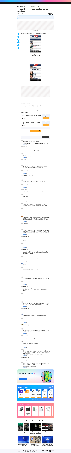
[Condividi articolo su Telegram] (18, 42)
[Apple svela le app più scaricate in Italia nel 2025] (23, 439)
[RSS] (53, 451)
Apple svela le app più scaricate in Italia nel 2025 (23, 445)
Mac (24, 237)
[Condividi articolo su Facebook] (18, 34)
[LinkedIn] (51, 451)
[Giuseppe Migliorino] (18, 14)
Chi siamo (43, 450)
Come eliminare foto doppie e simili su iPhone (23, 432)
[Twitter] (45, 451)
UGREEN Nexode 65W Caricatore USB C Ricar (39, 394)
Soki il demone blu (26, 350)
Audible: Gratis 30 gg (27, 394)
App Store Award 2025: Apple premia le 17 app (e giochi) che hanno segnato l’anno (47, 445)
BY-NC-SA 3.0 (29, 451)
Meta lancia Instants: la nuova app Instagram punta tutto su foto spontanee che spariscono (35, 432)
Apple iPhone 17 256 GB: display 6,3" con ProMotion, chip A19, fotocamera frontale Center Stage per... (33, 123)
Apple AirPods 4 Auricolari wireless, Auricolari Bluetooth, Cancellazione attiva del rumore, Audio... (33, 116)
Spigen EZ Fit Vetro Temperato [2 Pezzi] (51, 394)
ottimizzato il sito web (27, 33)
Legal (47, 450)
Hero (24, 330)
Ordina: (44, 134)
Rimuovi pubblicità (35, 30)
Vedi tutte (49, 387)
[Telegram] (50, 451)
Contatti (45, 450)
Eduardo (25, 190)
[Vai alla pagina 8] (37, 399)
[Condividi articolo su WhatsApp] (18, 45)
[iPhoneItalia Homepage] (23, 1)
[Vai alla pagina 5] (35, 399)
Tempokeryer (25, 217)
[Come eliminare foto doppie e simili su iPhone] (23, 427)
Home (18, 6)
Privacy (50, 450)
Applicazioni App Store (23, 6)
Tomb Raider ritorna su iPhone (48, 431)
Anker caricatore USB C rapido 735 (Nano (33, 394)
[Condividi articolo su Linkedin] (18, 40)
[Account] (53, 1)
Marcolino (25, 303)
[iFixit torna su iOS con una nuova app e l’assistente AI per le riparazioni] (35, 439)
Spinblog (27, 450)
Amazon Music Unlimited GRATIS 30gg (21, 394)
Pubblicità (52, 450)
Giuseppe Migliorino (21, 13)
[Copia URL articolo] (18, 48)
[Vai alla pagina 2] (33, 399)
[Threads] (49, 451)
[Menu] (18, 1)
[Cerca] (19, 1)
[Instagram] (48, 451)
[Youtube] (47, 451)
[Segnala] (26, 144)
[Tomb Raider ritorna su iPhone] (47, 427)
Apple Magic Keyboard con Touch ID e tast (45, 394)
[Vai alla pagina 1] (32, 399)
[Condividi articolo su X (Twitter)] (18, 37)
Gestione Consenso (33, 451)
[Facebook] (44, 451)
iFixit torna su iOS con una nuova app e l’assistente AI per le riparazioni (35, 445)
